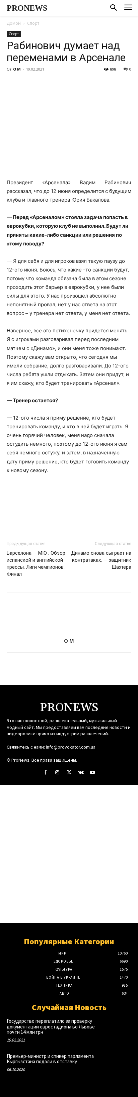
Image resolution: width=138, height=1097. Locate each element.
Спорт (33, 23)
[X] (29, 84)
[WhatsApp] (59, 84)
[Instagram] (57, 772)
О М (17, 69)
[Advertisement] (69, 854)
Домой (14, 23)
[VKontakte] (81, 772)
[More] (75, 84)
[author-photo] (69, 631)
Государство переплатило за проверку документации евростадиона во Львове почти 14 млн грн (51, 1026)
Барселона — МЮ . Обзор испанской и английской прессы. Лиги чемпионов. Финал (36, 563)
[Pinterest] (44, 84)
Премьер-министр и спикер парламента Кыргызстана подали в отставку (50, 1059)
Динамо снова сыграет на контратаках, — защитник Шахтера (101, 560)
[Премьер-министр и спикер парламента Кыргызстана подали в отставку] (119, 1064)
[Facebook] (13, 84)
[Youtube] (92, 772)
